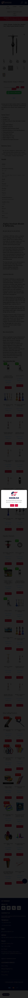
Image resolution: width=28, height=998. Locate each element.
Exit (16, 505)
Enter (12, 505)
